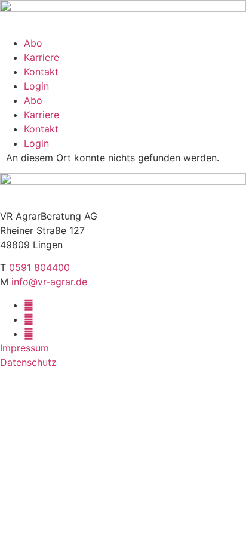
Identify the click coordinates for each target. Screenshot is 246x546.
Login (36, 86)
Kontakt (41, 72)
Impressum (24, 348)
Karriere (41, 57)
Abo (33, 43)
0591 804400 (39, 267)
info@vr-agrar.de (49, 282)
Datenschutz (28, 362)
